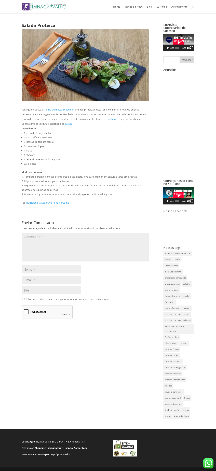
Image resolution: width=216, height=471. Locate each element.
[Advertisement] (178, 123)
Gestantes (169, 302)
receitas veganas (173, 373)
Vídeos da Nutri (134, 7)
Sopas (187, 397)
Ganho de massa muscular (177, 296)
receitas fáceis (171, 355)
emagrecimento (172, 283)
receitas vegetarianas (175, 379)
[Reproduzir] (167, 48)
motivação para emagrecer (177, 308)
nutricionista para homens (177, 314)
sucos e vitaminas (173, 404)
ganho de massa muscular (58, 109)
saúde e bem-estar (173, 391)
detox (177, 259)
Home (116, 7)
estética (187, 283)
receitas (183, 343)
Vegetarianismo (181, 416)
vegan (167, 416)
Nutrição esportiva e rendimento (174, 329)
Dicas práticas (171, 265)
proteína (112, 119)
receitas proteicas (173, 361)
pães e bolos (171, 343)
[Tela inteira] (192, 48)
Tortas (186, 410)
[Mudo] (188, 48)
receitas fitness (172, 349)
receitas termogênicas (175, 367)
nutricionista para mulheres (178, 320)
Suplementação (172, 410)
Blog (149, 7)
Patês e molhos (172, 337)
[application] (178, 42)
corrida (168, 259)
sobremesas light (173, 397)
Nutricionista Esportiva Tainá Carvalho (47, 202)
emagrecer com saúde (175, 277)
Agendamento (179, 7)
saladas (168, 385)
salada (69, 123)
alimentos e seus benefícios (178, 253)
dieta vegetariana (173, 271)
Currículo (161, 7)
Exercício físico (172, 289)
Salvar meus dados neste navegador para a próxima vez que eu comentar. (68, 299)
